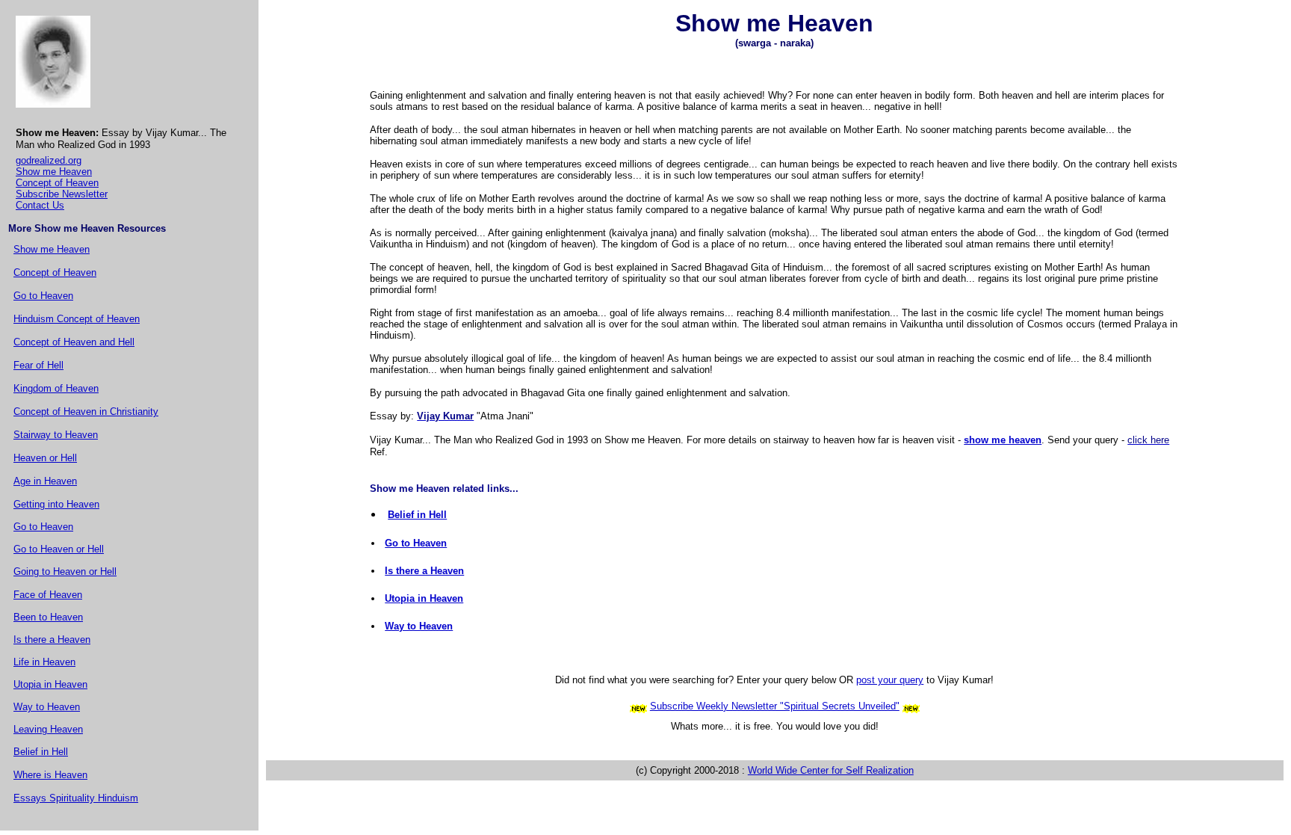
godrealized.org (48, 160)
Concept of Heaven (57, 182)
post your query (889, 679)
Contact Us (40, 205)
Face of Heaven (47, 594)
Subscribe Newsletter (62, 194)
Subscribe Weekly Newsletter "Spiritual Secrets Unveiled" (775, 706)
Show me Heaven (54, 171)
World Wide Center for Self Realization (831, 770)
